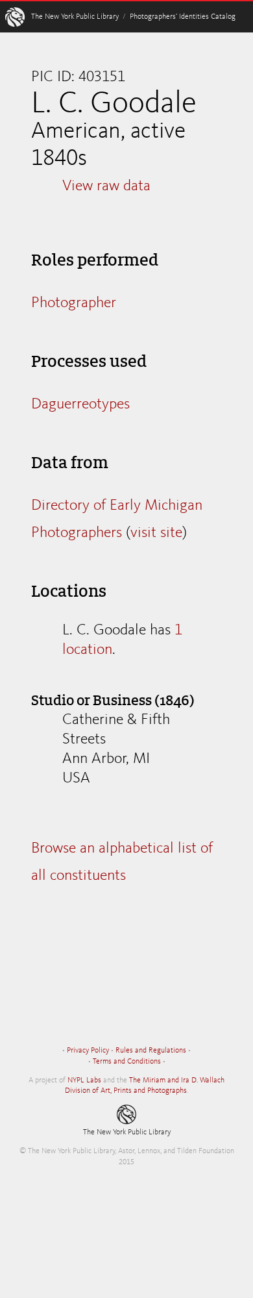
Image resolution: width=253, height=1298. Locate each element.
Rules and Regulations (150, 1051)
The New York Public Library (75, 17)
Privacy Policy (88, 1051)
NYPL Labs (84, 1080)
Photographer (73, 303)
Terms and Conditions (127, 1062)
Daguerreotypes (80, 404)
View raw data (106, 186)
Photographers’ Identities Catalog (182, 17)
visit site (156, 533)
